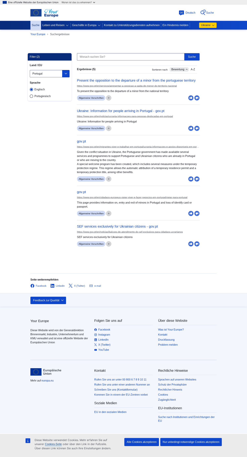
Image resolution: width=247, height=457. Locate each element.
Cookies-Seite (53, 444)
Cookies (163, 394)
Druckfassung (166, 339)
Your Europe (37, 34)
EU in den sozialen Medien (110, 412)
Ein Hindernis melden (175, 25)
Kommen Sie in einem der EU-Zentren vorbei (121, 394)
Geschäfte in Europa (84, 25)
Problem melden (168, 344)
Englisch (39, 89)
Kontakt (162, 334)
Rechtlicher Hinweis (170, 389)
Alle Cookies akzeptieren (142, 442)
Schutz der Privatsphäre (172, 384)
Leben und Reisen (54, 25)
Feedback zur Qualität (46, 300)
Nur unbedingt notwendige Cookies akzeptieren (191, 442)
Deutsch (188, 12)
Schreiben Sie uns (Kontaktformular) (115, 389)
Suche (210, 12)
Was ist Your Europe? (171, 329)
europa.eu (48, 380)
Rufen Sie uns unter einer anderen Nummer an (122, 384)
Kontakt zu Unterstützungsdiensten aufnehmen (132, 25)
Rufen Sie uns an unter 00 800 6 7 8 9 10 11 (120, 379)
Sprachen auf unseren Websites (177, 379)
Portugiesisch (42, 96)
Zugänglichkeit (167, 399)
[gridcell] (138, 83)
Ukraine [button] (206, 25)
